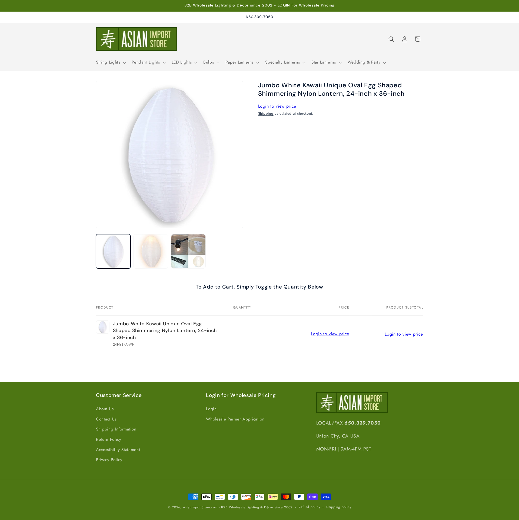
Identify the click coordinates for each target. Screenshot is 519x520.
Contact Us (106, 419)
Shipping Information (116, 429)
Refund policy (309, 507)
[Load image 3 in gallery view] (188, 251)
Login (211, 409)
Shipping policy (338, 507)
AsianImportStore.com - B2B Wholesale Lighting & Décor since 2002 (237, 507)
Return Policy (108, 439)
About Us (105, 409)
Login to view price (277, 106)
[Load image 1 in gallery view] (113, 251)
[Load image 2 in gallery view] (151, 251)
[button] (110, 62)
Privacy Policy (109, 460)
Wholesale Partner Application (235, 419)
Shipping (266, 113)
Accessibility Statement (118, 450)
